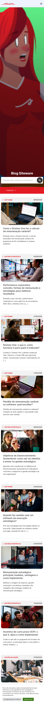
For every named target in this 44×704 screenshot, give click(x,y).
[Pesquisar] (40, 180)
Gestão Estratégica (12, 256)
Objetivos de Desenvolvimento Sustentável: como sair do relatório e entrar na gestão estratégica (21, 458)
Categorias (9, 190)
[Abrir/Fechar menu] (41, 3)
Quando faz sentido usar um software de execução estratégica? (18, 518)
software (8, 200)
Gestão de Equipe (11, 657)
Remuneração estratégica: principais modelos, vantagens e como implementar (20, 575)
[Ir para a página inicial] (8, 4)
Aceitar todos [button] (28, 699)
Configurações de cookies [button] (12, 699)
